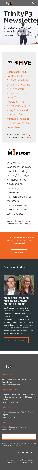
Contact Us (19, 436)
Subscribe (32, 460)
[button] (33, 3)
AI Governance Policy (25, 463)
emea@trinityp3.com (10, 430)
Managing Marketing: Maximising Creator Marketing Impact (16, 300)
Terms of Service (12, 445)
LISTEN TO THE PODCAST (16, 340)
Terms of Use (21, 460)
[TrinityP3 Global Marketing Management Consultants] (7, 3)
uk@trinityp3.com (9, 417)
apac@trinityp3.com (10, 402)
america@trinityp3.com (11, 385)
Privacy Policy (9, 460)
